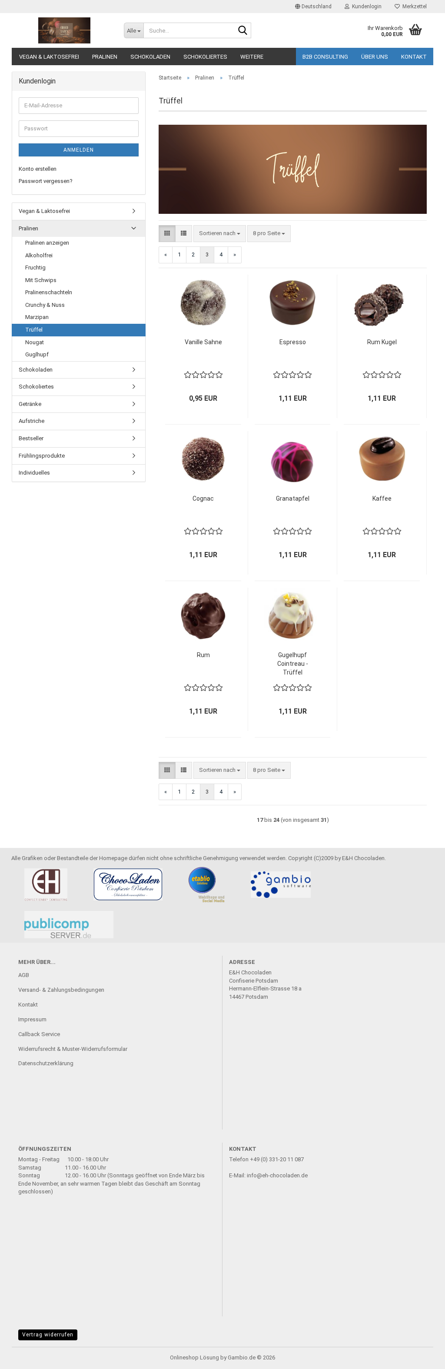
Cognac (203, 498)
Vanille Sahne (203, 342)
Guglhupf (37, 354)
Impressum (32, 1019)
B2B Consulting (325, 56)
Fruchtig (35, 267)
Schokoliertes (205, 56)
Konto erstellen (37, 169)
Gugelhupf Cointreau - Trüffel (292, 663)
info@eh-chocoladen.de (277, 1175)
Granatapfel (292, 498)
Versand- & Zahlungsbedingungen (61, 990)
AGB (23, 975)
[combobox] (219, 233)
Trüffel (34, 329)
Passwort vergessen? (46, 181)
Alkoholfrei (39, 255)
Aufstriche (31, 421)
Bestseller (31, 438)
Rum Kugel (382, 342)
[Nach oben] (421, 1356)
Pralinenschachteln (48, 292)
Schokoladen (150, 56)
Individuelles (34, 472)
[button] (313, 6)
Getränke (30, 404)
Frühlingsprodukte (42, 455)
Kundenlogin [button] (365, 6)
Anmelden (78, 150)
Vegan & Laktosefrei (49, 56)
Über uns (374, 56)
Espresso (292, 342)
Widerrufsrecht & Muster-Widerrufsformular (72, 1049)
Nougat (34, 342)
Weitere (251, 56)
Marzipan (37, 317)
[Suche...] (243, 31)
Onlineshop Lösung (194, 1357)
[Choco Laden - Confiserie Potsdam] (64, 30)
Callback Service (39, 1034)
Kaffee (382, 498)
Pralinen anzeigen (47, 242)
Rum (203, 654)
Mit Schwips (40, 280)
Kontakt (414, 56)
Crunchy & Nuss (45, 305)
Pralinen (104, 56)
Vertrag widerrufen (47, 1335)
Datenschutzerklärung (45, 1063)
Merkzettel (413, 6)
